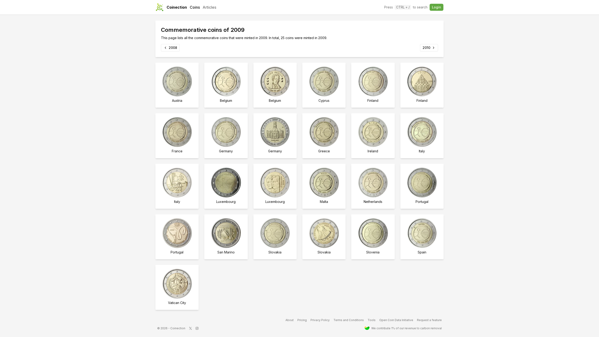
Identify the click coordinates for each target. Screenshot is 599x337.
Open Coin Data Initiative (396, 320)
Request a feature (429, 320)
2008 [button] (173, 48)
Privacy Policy (320, 320)
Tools (372, 320)
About (289, 320)
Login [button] (436, 7)
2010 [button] (426, 48)
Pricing (302, 320)
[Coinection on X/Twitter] (190, 328)
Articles (209, 7)
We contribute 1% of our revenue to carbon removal (406, 328)
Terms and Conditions (348, 320)
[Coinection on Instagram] (197, 328)
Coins (195, 7)
